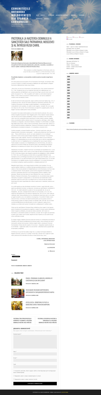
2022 (68, 87)
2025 (68, 79)
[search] (89, 17)
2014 (68, 109)
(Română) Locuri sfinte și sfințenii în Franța (77, 52)
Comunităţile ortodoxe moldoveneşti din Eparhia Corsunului (21, 15)
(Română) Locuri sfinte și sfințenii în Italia (77, 50)
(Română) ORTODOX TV (73, 61)
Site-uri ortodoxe (71, 63)
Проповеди (82, 15)
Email (15, 358)
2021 (68, 90)
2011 (68, 118)
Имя (15, 351)
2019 (68, 96)
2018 (68, 98)
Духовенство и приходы (62, 15)
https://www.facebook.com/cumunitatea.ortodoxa (79, 129)
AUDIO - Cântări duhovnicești (74, 66)
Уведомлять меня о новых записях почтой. (26, 379)
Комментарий (17, 334)
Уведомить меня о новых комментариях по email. (28, 376)
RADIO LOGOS (70, 68)
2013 (68, 112)
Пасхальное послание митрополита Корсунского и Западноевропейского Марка (40, 291)
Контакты (46, 18)
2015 (68, 107)
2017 (68, 101)
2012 (68, 115)
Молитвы (73, 15)
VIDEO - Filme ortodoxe (73, 65)
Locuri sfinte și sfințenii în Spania (75, 53)
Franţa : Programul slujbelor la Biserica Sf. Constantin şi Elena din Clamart (39, 279)
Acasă (37, 15)
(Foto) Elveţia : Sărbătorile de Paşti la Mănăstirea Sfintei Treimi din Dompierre (38, 303)
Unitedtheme (64, 392)
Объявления (19, 265)
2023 (68, 85)
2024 (68, 82)
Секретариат (51, 15)
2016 (68, 104)
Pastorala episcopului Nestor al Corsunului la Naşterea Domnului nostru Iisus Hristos (47, 320)
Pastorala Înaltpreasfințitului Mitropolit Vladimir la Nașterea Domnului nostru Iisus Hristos (22, 320)
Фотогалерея (39, 18)
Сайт (14, 364)
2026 (68, 76)
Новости (43, 15)
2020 (68, 93)
